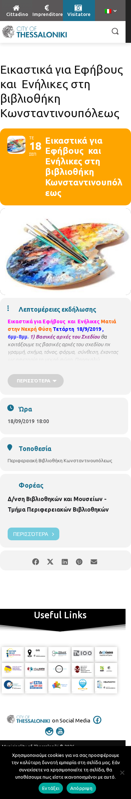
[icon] (97, 725)
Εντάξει (50, 788)
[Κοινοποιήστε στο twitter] (50, 560)
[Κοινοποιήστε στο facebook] (35, 560)
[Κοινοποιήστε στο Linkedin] (64, 560)
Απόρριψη (81, 788)
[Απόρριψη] (122, 772)
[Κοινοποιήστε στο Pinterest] (79, 560)
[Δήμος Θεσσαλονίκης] (34, 32)
